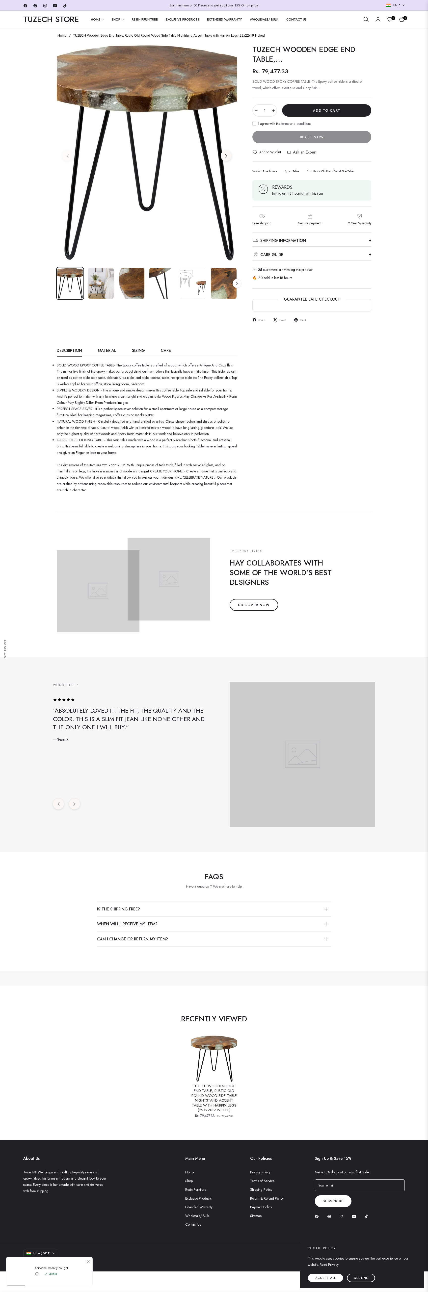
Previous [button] (67, 155)
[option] (147, 153)
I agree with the (284, 123)
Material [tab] (107, 350)
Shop (189, 1180)
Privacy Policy (260, 1172)
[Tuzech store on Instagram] (343, 1216)
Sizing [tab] (138, 350)
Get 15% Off (5, 648)
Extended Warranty (199, 1207)
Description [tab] (69, 350)
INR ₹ (396, 5)
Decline (361, 1278)
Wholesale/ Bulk (197, 1215)
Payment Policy (261, 1207)
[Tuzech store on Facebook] (318, 1216)
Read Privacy (329, 1264)
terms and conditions (296, 123)
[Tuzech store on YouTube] (355, 1216)
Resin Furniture (195, 1189)
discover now (254, 604)
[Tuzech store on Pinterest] (330, 1216)
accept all (325, 1278)
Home (61, 35)
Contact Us (193, 1224)
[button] (366, 19)
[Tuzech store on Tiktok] (367, 1216)
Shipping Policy (261, 1189)
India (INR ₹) (42, 1253)
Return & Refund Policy (267, 1198)
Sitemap (256, 1215)
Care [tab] (166, 350)
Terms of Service (262, 1180)
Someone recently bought (51, 1268)
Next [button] (226, 155)
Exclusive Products (198, 1198)
